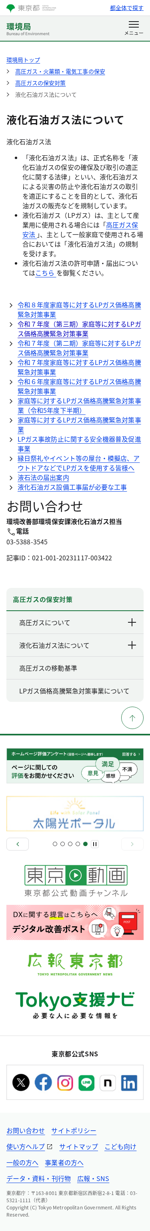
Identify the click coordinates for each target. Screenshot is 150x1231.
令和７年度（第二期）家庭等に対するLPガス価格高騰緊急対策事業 (79, 347)
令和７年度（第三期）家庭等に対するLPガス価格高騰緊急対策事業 (79, 328)
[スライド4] (78, 844)
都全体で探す (127, 8)
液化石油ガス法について (54, 645)
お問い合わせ (25, 1130)
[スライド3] (70, 844)
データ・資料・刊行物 (38, 1178)
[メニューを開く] (134, 28)
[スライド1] (55, 844)
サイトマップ (78, 1146)
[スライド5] (85, 844)
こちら (45, 272)
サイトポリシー (73, 1130)
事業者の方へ (64, 1162)
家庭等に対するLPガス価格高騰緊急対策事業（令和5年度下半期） (79, 405)
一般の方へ (22, 1162)
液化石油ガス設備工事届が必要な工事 (72, 487)
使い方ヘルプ (25, 1146)
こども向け (120, 1146)
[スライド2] (62, 844)
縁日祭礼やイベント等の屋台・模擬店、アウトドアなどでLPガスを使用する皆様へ (79, 462)
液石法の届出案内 (43, 477)
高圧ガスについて (44, 622)
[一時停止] (95, 844)
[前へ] (17, 844)
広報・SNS (93, 1178)
